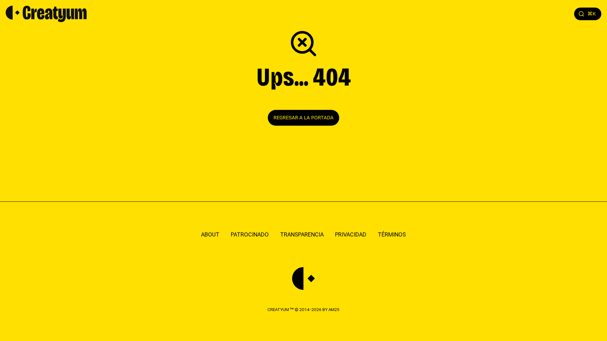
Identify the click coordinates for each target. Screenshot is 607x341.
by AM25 (331, 309)
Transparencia (302, 234)
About (210, 234)
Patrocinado (250, 234)
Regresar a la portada (303, 118)
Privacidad (350, 234)
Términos (392, 234)
